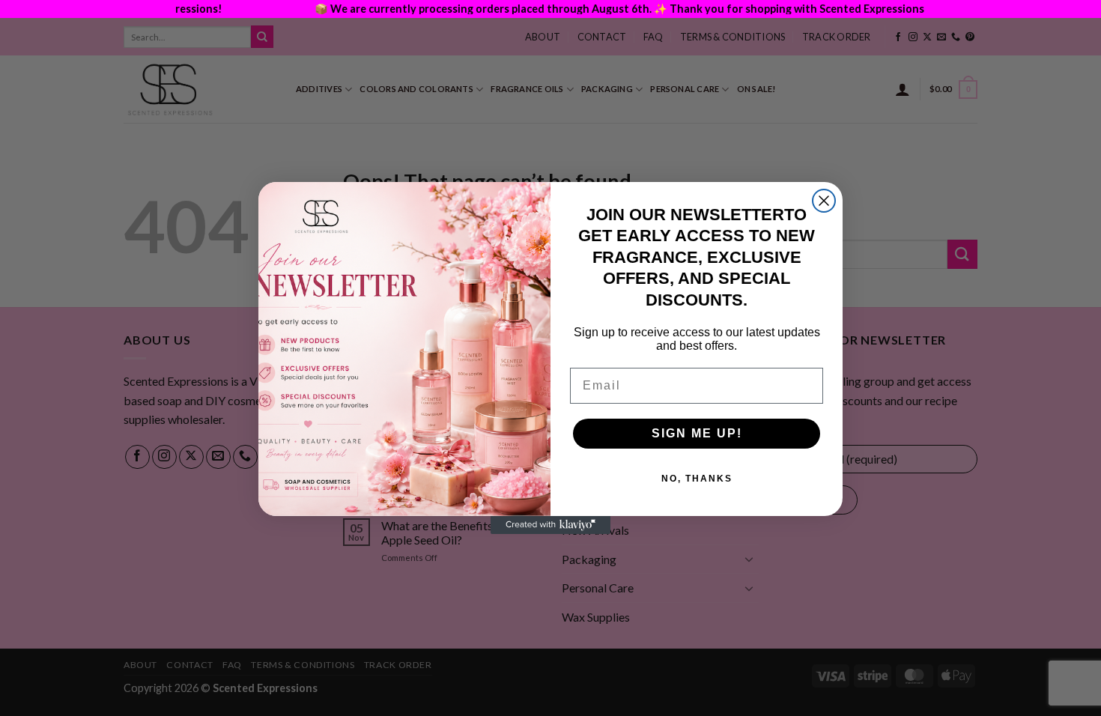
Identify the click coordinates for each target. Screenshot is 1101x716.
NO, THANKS (697, 478)
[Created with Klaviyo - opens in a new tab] (550, 525)
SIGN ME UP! (697, 433)
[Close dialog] (824, 200)
